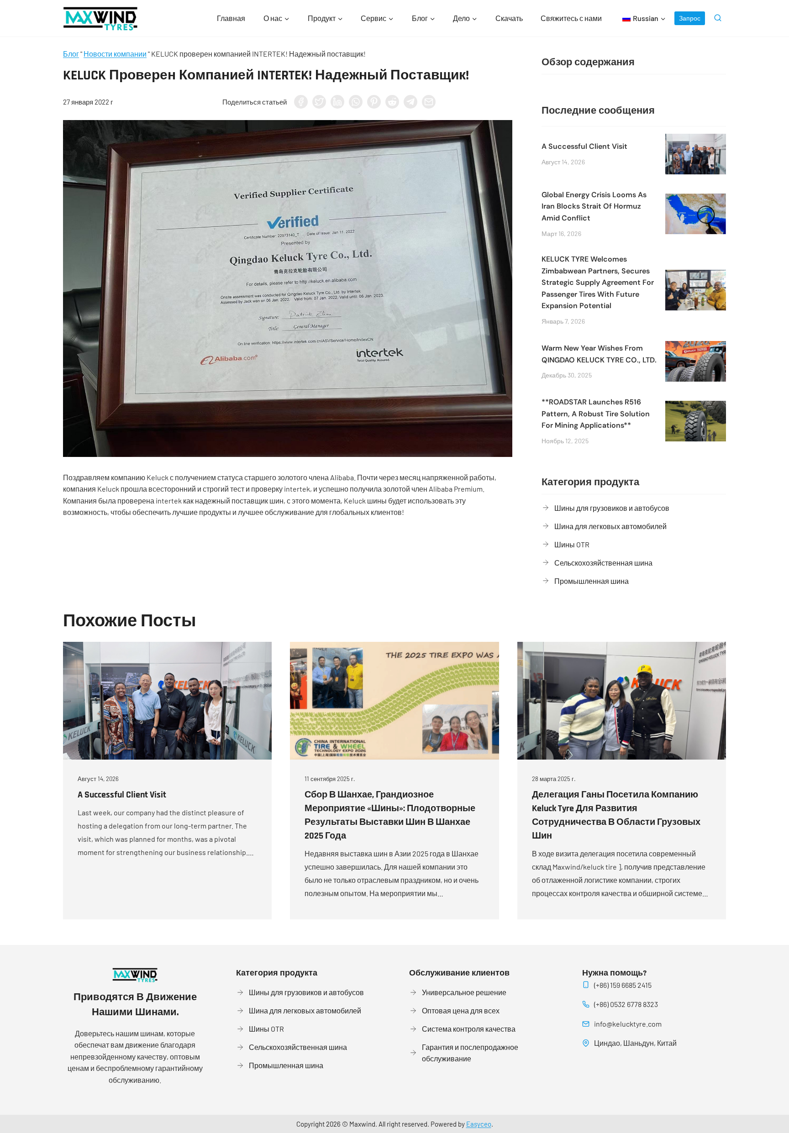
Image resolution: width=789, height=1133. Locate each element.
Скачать (509, 18)
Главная (231, 18)
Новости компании (115, 53)
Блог (71, 53)
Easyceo (478, 1124)
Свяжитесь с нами (571, 18)
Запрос (689, 18)
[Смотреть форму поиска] (718, 18)
